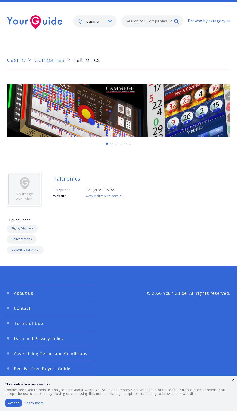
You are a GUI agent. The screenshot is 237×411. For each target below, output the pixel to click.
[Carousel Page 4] (121, 144)
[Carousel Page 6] (130, 144)
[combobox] (152, 21)
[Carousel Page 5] (125, 144)
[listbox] (95, 21)
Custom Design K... (25, 250)
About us (23, 293)
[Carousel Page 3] (116, 144)
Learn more (34, 403)
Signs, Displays (22, 228)
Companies (49, 60)
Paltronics (66, 178)
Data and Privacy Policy (39, 338)
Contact (22, 308)
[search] (176, 21)
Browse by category (206, 20)
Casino (16, 60)
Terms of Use (28, 323)
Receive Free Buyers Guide (42, 368)
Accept (13, 403)
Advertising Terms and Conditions (50, 353)
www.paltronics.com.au (104, 196)
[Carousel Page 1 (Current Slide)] (107, 144)
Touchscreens (22, 239)
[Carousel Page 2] (111, 144)
